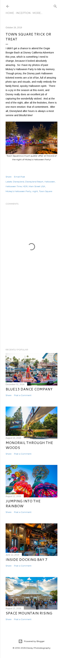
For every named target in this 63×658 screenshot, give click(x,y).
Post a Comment (22, 395)
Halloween (49, 181)
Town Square (45, 191)
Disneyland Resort (34, 181)
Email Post (19, 176)
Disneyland (18, 181)
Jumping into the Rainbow (23, 503)
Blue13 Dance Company (29, 389)
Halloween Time (14, 186)
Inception (23, 13)
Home (10, 13)
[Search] (55, 5)
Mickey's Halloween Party (18, 191)
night (35, 191)
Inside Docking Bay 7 (26, 559)
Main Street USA (37, 186)
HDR (25, 186)
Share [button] (8, 176)
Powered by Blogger (34, 641)
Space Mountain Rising (29, 613)
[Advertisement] (31, 317)
